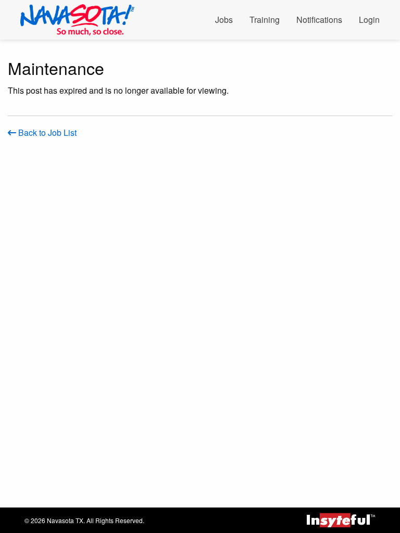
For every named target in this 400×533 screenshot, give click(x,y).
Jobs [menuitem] (224, 20)
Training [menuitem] (264, 20)
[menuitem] (81, 19)
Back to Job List (46, 132)
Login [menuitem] (369, 20)
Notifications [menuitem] (319, 20)
